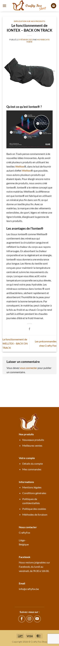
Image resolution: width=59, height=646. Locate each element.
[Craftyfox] (29, 5)
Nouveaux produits (33, 439)
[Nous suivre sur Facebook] (21, 618)
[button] (4, 6)
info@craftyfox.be (29, 588)
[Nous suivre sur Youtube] (37, 618)
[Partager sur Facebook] (29, 329)
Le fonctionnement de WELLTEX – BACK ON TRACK (15, 343)
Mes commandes (31, 469)
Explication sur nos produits (29, 21)
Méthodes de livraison (34, 514)
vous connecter (28, 367)
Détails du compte (32, 463)
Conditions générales (34, 493)
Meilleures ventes (32, 445)
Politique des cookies (34, 508)
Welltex (19, 166)
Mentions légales (31, 487)
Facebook (24, 566)
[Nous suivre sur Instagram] (29, 618)
